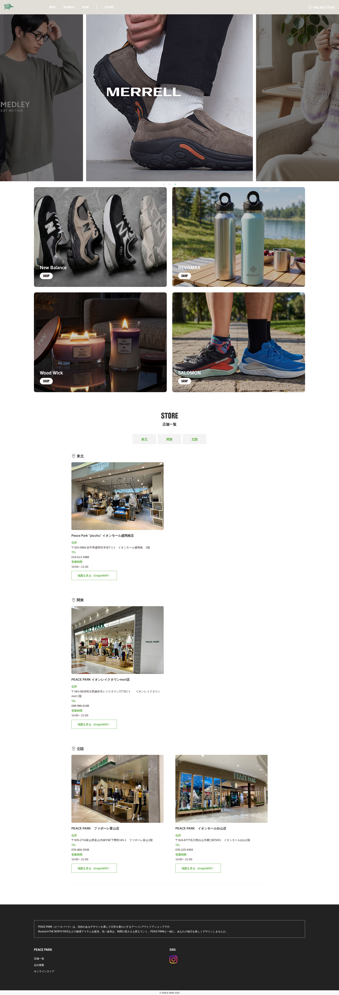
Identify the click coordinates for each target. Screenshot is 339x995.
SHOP (46, 276)
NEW (85, 7)
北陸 (194, 439)
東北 (144, 439)
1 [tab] (164, 184)
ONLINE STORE (324, 7)
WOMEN (68, 7)
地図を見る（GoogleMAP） (94, 575)
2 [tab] (169, 184)
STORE (109, 7)
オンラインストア (44, 971)
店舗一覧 (39, 958)
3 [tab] (175, 184)
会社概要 (39, 965)
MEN (52, 7)
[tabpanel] (169, 97)
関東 (169, 439)
